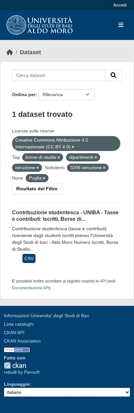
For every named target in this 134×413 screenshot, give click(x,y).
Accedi (120, 5)
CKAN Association (22, 341)
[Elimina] (73, 147)
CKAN (15, 365)
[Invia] (113, 75)
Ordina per (23, 94)
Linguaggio (17, 384)
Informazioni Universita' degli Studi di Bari (46, 315)
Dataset (30, 52)
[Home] (10, 52)
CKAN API (14, 332)
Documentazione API (30, 288)
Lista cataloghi (19, 324)
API (103, 281)
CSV (29, 258)
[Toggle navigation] (120, 25)
